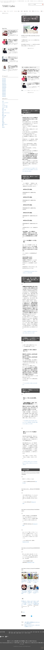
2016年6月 (4, 93)
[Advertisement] (30, 56)
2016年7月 (4, 91)
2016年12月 (4, 84)
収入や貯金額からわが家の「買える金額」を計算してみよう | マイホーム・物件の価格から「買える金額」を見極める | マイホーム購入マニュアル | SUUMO (30, 422)
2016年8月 (4, 90)
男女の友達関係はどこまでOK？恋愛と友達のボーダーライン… (35, 592)
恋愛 (41, 11)
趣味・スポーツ (4, 124)
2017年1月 (4, 83)
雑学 (3, 125)
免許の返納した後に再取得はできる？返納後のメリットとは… (30, 592)
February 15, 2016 (26, 541)
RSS (7, 636)
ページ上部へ (42, 647)
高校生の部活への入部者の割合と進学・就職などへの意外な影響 (30, 581)
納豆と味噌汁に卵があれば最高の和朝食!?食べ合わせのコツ (24, 581)
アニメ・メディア (10, 11)
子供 (30, 11)
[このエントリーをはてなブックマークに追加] (31, 615)
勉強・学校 (26, 11)
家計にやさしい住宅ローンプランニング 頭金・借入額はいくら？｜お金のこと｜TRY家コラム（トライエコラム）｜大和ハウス (30, 463)
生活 (3, 118)
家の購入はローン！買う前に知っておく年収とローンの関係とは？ (24, 603)
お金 (5, 11)
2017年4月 (4, 78)
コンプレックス (4, 105)
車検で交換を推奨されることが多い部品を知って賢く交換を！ (12, 32)
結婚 (3, 121)
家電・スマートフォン (35, 11)
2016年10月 (4, 87)
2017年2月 (4, 81)
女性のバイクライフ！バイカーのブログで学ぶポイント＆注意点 (12, 58)
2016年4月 (4, 96)
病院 (3, 119)
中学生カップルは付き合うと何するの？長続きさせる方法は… (12, 40)
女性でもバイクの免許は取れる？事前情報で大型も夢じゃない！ (12, 66)
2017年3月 (4, 80)
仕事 (21, 11)
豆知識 (3, 122)
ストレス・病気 (16, 11)
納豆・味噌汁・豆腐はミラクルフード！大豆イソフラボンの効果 (35, 581)
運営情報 (2, 636)
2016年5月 (4, 94)
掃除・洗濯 (4, 115)
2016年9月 (4, 88)
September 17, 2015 (30, 562)
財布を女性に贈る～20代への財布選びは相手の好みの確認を (24, 592)
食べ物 (3, 127)
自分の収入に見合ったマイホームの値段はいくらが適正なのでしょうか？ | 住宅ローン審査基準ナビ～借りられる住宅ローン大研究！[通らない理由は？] (30, 169)
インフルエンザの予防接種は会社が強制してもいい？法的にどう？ (33, 84)
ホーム (1, 11)
